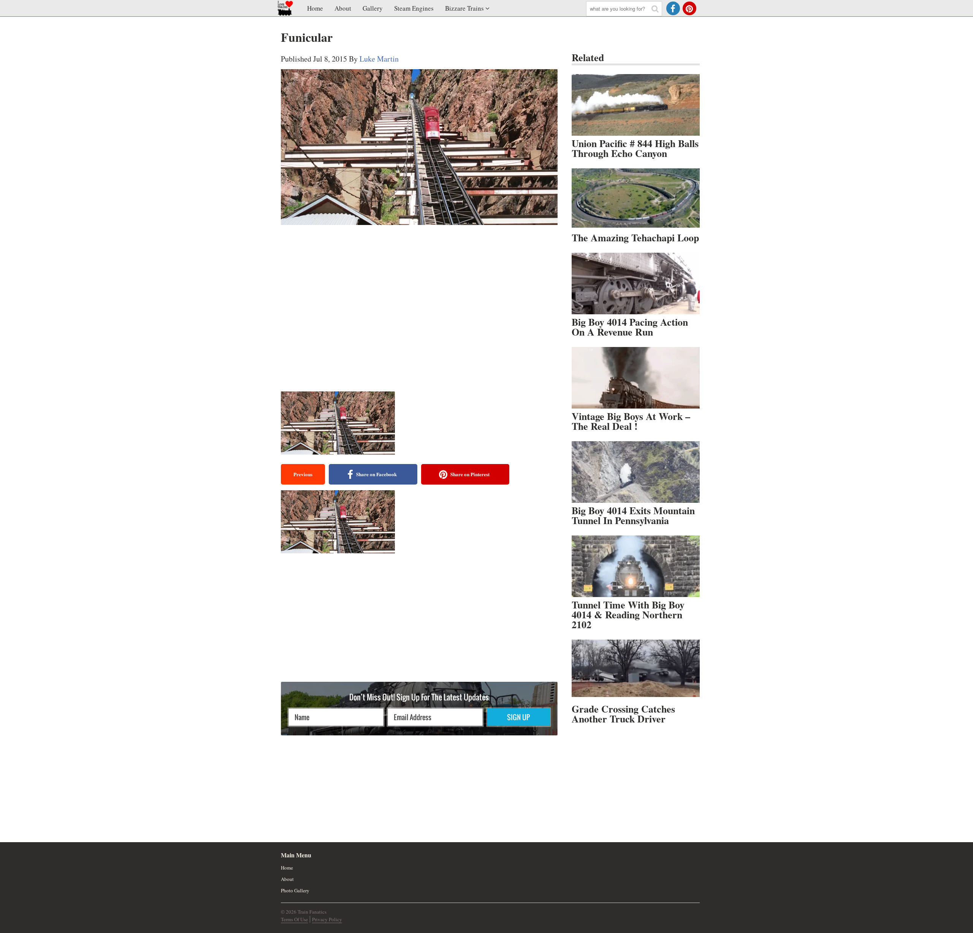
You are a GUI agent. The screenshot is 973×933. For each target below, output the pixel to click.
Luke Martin (379, 59)
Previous (302, 474)
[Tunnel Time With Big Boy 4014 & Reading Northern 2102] (636, 566)
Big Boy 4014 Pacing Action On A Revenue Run (630, 327)
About (342, 8)
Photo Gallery (295, 890)
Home (315, 8)
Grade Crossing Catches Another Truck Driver (623, 714)
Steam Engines (414, 8)
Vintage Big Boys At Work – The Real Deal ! (631, 421)
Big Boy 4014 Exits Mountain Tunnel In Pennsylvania (633, 515)
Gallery (373, 8)
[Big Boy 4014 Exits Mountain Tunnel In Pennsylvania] (636, 472)
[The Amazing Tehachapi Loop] (636, 199)
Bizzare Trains (464, 8)
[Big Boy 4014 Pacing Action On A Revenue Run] (636, 283)
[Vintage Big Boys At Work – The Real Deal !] (636, 378)
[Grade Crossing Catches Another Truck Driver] (636, 670)
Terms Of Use (294, 919)
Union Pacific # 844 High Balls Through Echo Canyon (635, 148)
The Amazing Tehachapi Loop (635, 237)
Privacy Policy (327, 919)
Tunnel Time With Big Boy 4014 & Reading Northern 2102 (628, 614)
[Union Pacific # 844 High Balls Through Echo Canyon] (636, 105)
